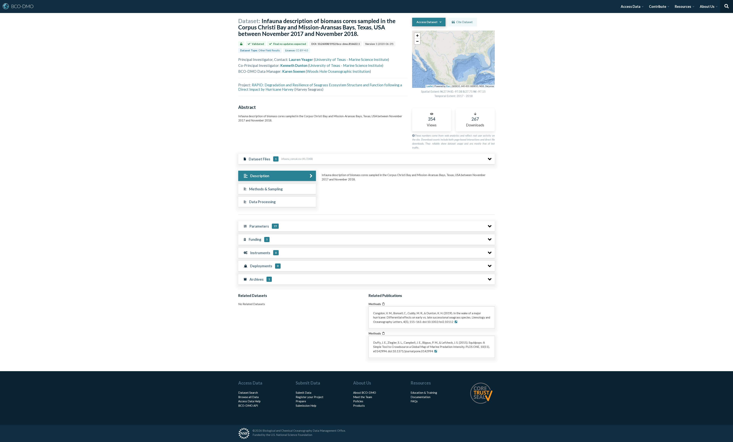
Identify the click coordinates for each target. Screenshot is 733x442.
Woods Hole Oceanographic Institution (338, 71)
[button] (417, 36)
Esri (448, 86)
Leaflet (429, 86)
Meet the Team (362, 397)
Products (359, 405)
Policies (358, 401)
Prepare (301, 401)
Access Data (630, 6)
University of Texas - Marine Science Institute (351, 59)
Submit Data (303, 392)
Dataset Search (248, 392)
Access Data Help (249, 401)
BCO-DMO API (248, 405)
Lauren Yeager (301, 59)
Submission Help (306, 405)
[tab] (277, 176)
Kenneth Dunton (293, 65)
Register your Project (309, 397)
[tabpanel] (407, 178)
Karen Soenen (293, 71)
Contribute (657, 6)
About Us (707, 6)
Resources (683, 6)
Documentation (420, 397)
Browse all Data (248, 397)
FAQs (414, 401)
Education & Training (424, 392)
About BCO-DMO (364, 392)
